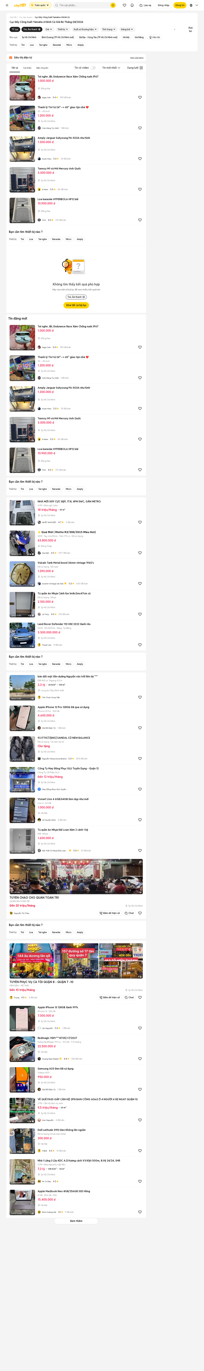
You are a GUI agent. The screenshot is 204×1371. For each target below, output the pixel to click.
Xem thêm (76, 1221)
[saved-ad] (124, 5)
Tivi (23, 45)
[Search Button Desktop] (113, 5)
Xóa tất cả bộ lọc (76, 305)
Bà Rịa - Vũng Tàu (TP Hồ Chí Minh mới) (98, 37)
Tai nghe (43, 45)
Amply (80, 45)
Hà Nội (126, 37)
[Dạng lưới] (141, 67)
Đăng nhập (163, 5)
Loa (32, 45)
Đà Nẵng (139, 37)
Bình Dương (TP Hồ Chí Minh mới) (58, 37)
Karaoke (57, 45)
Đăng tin (179, 5)
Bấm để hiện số (111, 913)
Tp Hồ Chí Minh (29, 37)
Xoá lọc (190, 29)
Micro (69, 45)
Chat (131, 913)
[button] (7, 5)
